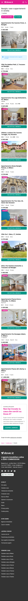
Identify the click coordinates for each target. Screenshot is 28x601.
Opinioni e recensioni (7, 499)
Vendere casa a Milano (7, 553)
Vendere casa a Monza (7, 568)
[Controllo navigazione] (2, 2)
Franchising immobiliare (7, 537)
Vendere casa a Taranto (7, 576)
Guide (2, 502)
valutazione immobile (16, 437)
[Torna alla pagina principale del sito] (8, 2)
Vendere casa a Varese (7, 565)
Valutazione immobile (7, 491)
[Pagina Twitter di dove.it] (11, 471)
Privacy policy (5, 508)
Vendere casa (5, 488)
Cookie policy (5, 511)
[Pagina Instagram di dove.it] (8, 471)
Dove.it (2, 443)
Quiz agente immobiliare (7, 540)
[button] (14, 36)
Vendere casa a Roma (7, 556)
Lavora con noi (5, 534)
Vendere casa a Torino (7, 559)
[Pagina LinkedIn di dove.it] (5, 471)
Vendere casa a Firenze (7, 571)
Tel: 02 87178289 (6, 465)
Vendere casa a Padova (7, 574)
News (2, 505)
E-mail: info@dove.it (17, 465)
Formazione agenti (6, 543)
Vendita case (9, 443)
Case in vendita (5, 524)
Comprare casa (5, 494)
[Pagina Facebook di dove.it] (2, 471)
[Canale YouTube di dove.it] (15, 471)
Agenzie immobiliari (6, 522)
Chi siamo (4, 485)
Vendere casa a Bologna (7, 562)
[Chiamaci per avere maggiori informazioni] (26, 2)
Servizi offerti (5, 496)
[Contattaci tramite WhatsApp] (23, 2)
